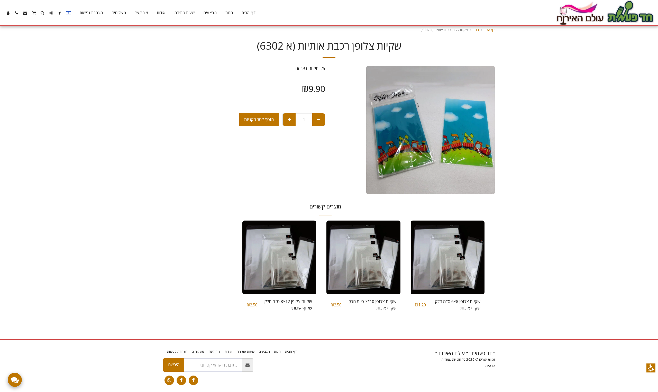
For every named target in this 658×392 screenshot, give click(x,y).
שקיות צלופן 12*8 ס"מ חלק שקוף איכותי (288, 304)
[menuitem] (248, 13)
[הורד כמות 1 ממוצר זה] (318, 119)
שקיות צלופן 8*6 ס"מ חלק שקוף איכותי (457, 304)
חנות (475, 30)
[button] (650, 367)
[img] (448, 258)
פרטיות (490, 365)
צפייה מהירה (447, 282)
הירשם (173, 365)
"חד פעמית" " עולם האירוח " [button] (465, 353)
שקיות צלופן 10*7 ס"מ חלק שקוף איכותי (372, 304)
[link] (193, 380)
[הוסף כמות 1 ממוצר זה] (289, 119)
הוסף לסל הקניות (259, 119)
